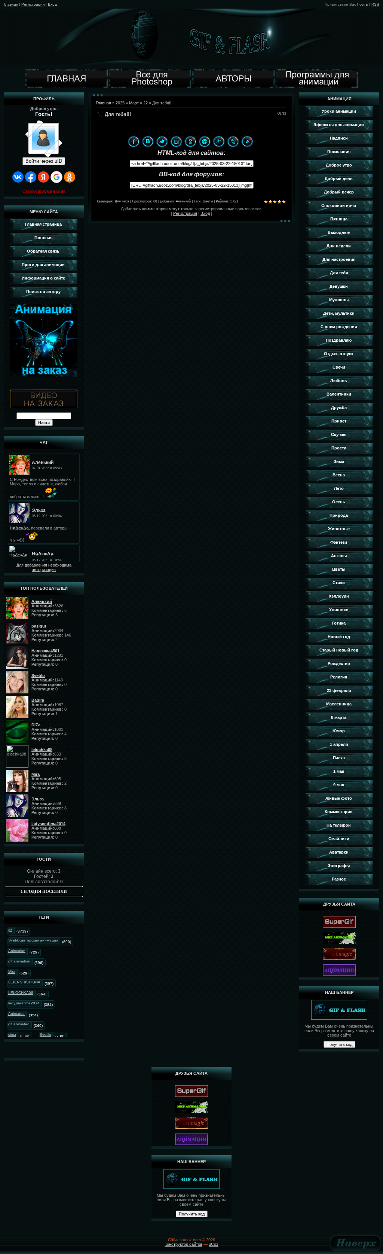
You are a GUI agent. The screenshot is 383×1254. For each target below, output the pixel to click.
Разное (339, 879)
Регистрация (33, 4)
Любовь (338, 380)
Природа (339, 515)
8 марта (338, 717)
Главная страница (43, 224)
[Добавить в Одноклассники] (190, 141)
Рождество (339, 663)
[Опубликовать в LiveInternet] (176, 141)
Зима (339, 461)
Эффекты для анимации (338, 124)
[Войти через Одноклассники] (69, 177)
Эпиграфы (339, 865)
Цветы (208, 201)
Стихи (339, 582)
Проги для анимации (43, 264)
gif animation (19, 961)
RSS (375, 4)
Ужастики (339, 609)
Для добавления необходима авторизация (43, 567)
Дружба (339, 407)
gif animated (19, 1024)
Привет (338, 421)
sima (12, 1034)
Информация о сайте (43, 278)
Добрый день (339, 178)
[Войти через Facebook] (30, 177)
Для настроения (338, 259)
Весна (339, 475)
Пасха (339, 758)
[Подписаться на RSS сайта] (247, 141)
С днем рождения (339, 326)
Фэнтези (338, 542)
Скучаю (338, 434)
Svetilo (45, 1034)
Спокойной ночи (338, 205)
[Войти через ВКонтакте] (18, 177)
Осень (338, 502)
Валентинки (339, 394)
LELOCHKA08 (20, 993)
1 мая (338, 771)
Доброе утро (339, 165)
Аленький (183, 201)
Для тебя (122, 201)
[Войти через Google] (56, 177)
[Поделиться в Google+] (219, 141)
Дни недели (339, 246)
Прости (338, 448)
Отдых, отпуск (338, 353)
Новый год (339, 636)
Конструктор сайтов (183, 1244)
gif (10, 930)
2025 (120, 103)
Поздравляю (339, 340)
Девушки (339, 286)
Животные (339, 529)
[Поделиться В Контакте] (148, 141)
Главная (11, 4)
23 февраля (339, 690)
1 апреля (339, 744)
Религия (338, 677)
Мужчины (339, 300)
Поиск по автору (43, 291)
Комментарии (339, 811)
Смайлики (338, 838)
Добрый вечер (339, 192)
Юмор (339, 731)
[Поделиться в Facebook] (134, 141)
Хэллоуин (339, 596)
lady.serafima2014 (24, 1003)
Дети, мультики (339, 313)
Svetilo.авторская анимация (33, 940)
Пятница (338, 219)
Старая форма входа (43, 191)
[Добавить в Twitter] (162, 141)
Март (134, 103)
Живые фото (338, 798)
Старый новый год (338, 650)
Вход (52, 4)
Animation (16, 951)
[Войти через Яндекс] (43, 177)
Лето (339, 488)
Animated (16, 1014)
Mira (11, 972)
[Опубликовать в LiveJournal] (233, 141)
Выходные (339, 232)
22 (145, 103)
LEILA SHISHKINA (24, 982)
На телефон (339, 825)
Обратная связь (43, 251)
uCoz (213, 1244)
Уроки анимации (339, 111)
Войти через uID (43, 161)
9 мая (338, 784)
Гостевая (43, 237)
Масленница (339, 704)
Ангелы (339, 555)
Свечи (339, 367)
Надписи (339, 138)
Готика (339, 623)
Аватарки (339, 852)
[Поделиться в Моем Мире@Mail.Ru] (205, 141)
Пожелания (338, 151)
